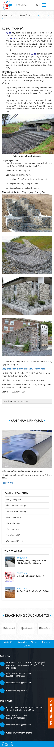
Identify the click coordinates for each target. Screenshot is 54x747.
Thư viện (46, 642)
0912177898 (21, 715)
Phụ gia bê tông (13, 523)
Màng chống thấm (14, 499)
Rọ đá (16, 401)
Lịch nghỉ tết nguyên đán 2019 (30, 576)
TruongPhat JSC (7, 745)
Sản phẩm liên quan (27, 421)
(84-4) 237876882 (17, 676)
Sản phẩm (22, 642)
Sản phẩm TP (25, 15)
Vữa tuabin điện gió (14, 541)
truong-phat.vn (21, 690)
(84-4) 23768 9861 (24, 673)
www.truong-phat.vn (23, 733)
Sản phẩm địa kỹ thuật (16, 505)
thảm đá (24, 401)
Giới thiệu (8, 642)
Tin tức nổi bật (13, 551)
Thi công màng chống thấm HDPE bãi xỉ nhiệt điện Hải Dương (31, 561)
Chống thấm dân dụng (16, 511)
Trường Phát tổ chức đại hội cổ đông (33, 591)
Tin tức (34, 642)
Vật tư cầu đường (13, 517)
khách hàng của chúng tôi (27, 615)
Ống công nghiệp (13, 535)
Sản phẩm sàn (12, 529)
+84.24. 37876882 (17, 718)
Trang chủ (7, 15)
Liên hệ (27, 645)
